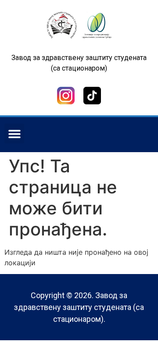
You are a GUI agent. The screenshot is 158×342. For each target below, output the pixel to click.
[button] (14, 133)
